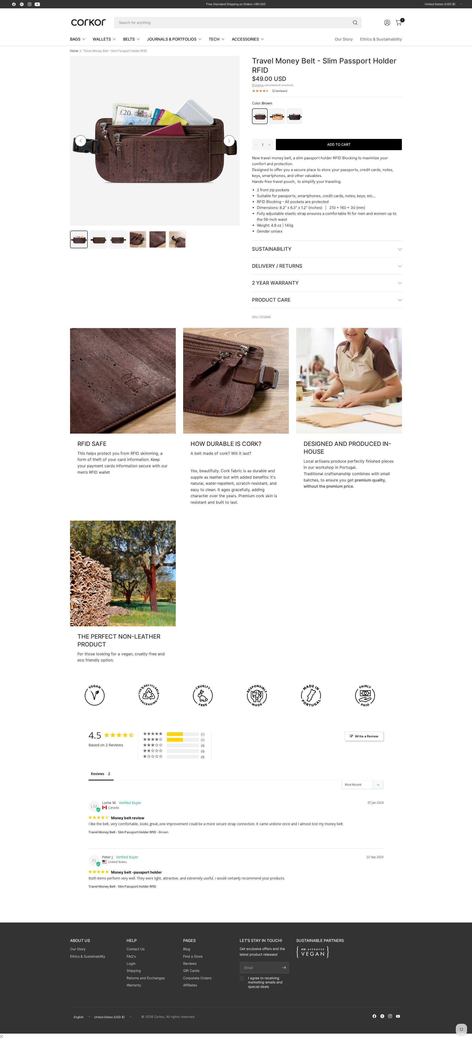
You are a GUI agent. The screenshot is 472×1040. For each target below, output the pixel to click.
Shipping (258, 85)
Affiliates (190, 985)
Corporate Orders (197, 978)
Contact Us (136, 949)
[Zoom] (230, 65)
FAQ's (131, 956)
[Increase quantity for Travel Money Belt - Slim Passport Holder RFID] (269, 144)
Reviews (189, 963)
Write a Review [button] (366, 736)
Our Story (344, 39)
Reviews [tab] (97, 773)
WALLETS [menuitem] (102, 39)
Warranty (134, 985)
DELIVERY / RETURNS (277, 266)
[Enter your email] (284, 967)
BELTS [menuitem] (129, 39)
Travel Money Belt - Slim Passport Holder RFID (122, 832)
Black (294, 116)
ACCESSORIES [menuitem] (245, 39)
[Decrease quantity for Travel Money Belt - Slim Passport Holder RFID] (256, 144)
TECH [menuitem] (214, 39)
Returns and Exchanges (146, 978)
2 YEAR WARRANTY (275, 283)
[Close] (1, 1037)
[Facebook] (14, 4)
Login (131, 963)
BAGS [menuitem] (75, 39)
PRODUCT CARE (271, 300)
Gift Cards (191, 970)
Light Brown (277, 116)
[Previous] (80, 140)
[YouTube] (37, 4)
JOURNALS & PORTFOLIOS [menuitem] (171, 39)
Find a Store (193, 956)
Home (74, 50)
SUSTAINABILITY (272, 249)
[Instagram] (29, 4)
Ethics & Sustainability (381, 39)
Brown (259, 116)
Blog (186, 949)
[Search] (355, 22)
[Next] (229, 140)
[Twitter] (22, 4)
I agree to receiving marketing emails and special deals (265, 982)
